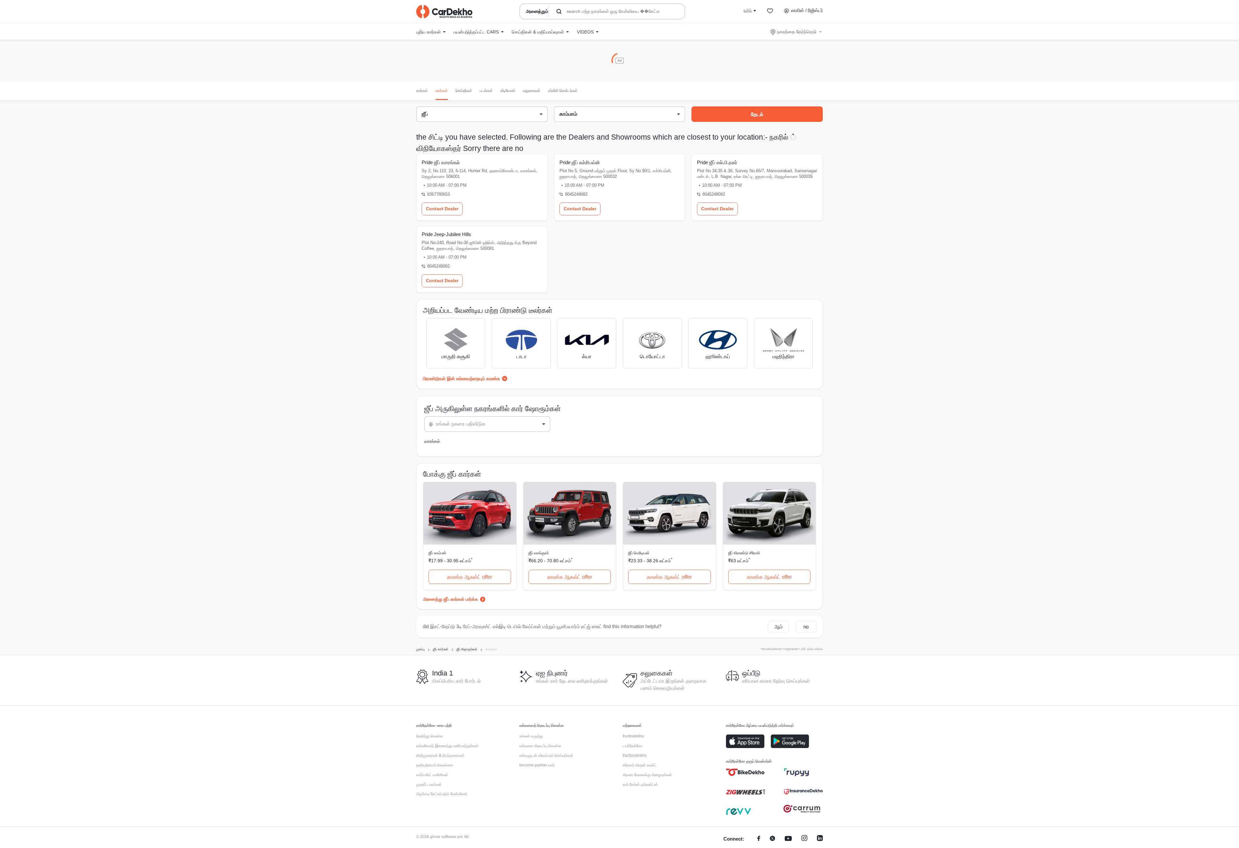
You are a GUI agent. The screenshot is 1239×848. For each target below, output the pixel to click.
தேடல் (757, 114)
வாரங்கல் (432, 441)
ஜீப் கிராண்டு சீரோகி (744, 553)
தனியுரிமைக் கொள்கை (434, 765)
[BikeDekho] (745, 772)
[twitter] (772, 839)
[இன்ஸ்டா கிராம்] (804, 839)
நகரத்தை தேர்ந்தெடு (796, 31)
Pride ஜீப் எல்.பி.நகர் (717, 162)
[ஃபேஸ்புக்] (758, 839)
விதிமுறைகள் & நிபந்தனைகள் (440, 755)
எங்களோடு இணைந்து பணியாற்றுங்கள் (447, 746)
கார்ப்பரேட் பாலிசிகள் (432, 775)
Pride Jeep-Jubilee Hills (446, 234)
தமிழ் (747, 10)
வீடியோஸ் (507, 90)
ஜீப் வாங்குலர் (539, 553)
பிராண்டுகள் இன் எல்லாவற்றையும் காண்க (461, 378)
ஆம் (778, 626)
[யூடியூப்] (788, 839)
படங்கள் (486, 90)
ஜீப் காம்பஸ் (437, 553)
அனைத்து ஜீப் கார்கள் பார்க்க (450, 599)
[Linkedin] (820, 839)
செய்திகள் (464, 90)
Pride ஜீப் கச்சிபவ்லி (579, 162)
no (806, 626)
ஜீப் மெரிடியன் (639, 553)
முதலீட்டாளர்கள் (429, 784)
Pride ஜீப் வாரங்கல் (441, 162)
